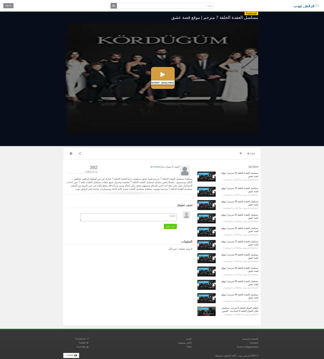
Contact (254, 342)
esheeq (157, 166)
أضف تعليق (170, 226)
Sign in (8, 6)
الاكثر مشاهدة (185, 342)
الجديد (189, 338)
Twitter (82, 342)
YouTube (81, 347)
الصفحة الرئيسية (250, 338)
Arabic (70, 355)
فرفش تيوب (304, 5)
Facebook (80, 338)
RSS (189, 347)
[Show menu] (317, 5)
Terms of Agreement (247, 347)
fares (254, 314)
